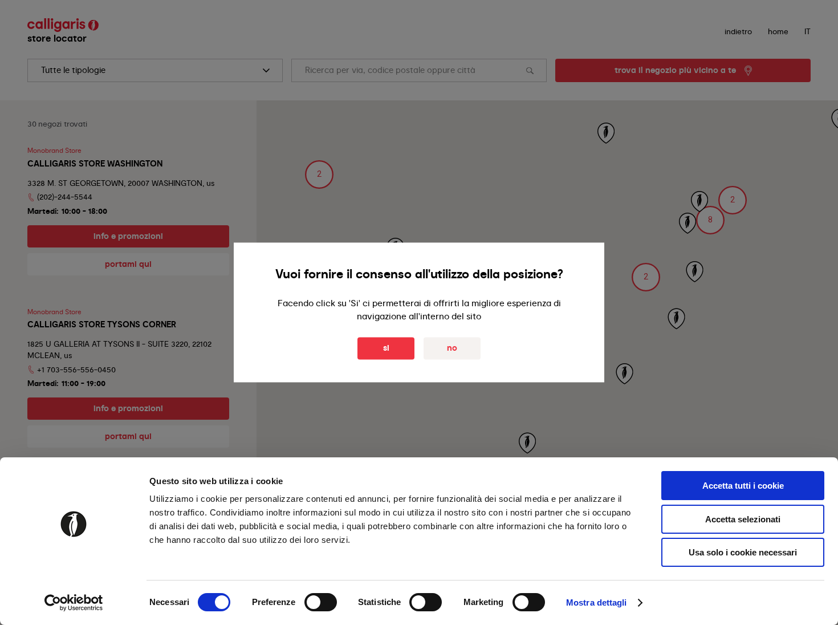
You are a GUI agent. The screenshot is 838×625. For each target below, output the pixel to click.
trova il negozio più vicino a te (675, 70)
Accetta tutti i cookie (743, 485)
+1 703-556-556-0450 (76, 369)
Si (386, 348)
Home (778, 31)
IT (807, 31)
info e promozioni (128, 236)
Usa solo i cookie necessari (743, 552)
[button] (710, 220)
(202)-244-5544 (64, 196)
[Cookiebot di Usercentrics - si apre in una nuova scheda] (74, 602)
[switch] (320, 602)
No (452, 348)
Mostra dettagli (596, 602)
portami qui (128, 264)
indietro (738, 31)
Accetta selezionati (742, 519)
